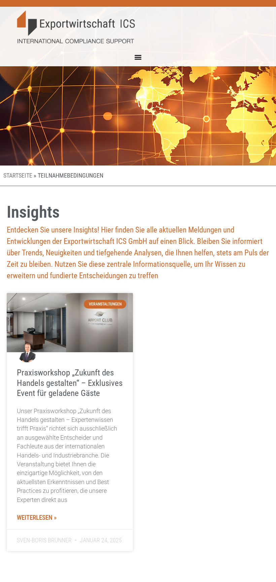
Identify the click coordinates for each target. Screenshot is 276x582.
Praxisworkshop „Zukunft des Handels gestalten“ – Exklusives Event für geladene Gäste (70, 382)
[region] (87, 533)
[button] (138, 57)
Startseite (17, 175)
